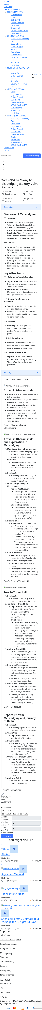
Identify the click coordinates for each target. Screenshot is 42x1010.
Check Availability (32, 155)
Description (9, 207)
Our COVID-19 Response (10, 939)
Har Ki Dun (15, 25)
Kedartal (14, 49)
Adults (4, 817)
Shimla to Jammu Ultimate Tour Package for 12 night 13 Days (20, 920)
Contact (7, 150)
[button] (34, 77)
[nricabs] (14, 849)
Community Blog (7, 961)
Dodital (14, 17)
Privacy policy (5, 970)
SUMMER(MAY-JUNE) (16, 36)
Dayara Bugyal (17, 33)
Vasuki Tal (15, 62)
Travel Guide (9, 148)
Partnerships (5, 983)
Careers (3, 966)
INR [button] (36, 74)
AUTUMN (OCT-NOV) (16, 89)
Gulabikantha (16, 14)
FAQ (1, 988)
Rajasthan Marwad (12, 874)
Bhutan (5, 854)
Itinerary (7, 372)
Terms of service (7, 975)
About (6, 4)
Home (6, 1)
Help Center (5, 935)
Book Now (7, 836)
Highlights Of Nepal (13, 894)
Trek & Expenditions (12, 9)
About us (4, 957)
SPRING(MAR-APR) (15, 12)
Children (5, 822)
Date (3, 799)
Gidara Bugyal (17, 46)
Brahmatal (15, 28)
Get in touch (5, 992)
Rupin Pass (15, 52)
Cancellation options (8, 944)
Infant (3, 827)
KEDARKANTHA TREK (19, 30)
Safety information (8, 948)
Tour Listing (9, 6)
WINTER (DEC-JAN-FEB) (16, 116)
